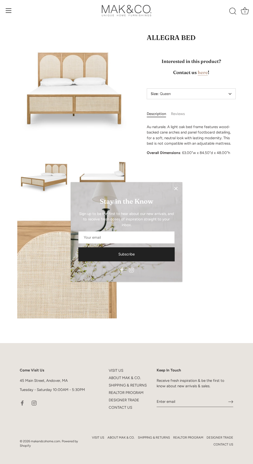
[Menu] (8, 10)
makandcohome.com (45, 441)
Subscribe (126, 254)
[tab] (159, 114)
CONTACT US (120, 407)
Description (156, 114)
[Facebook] (121, 269)
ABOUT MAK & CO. (125, 378)
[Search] (232, 11)
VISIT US (116, 370)
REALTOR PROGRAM (126, 392)
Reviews (178, 114)
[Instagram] (131, 269)
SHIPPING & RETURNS (128, 385)
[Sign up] (230, 401)
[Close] (175, 188)
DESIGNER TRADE (124, 400)
